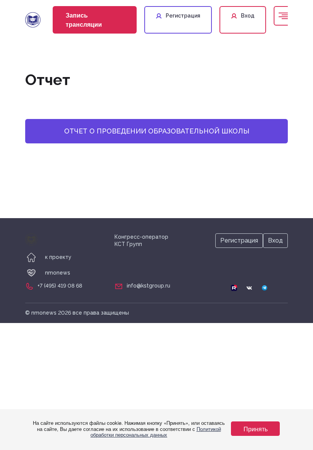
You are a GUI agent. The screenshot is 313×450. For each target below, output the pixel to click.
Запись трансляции (84, 20)
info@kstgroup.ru (148, 286)
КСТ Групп (128, 244)
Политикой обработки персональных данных (155, 432)
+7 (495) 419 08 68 (59, 286)
